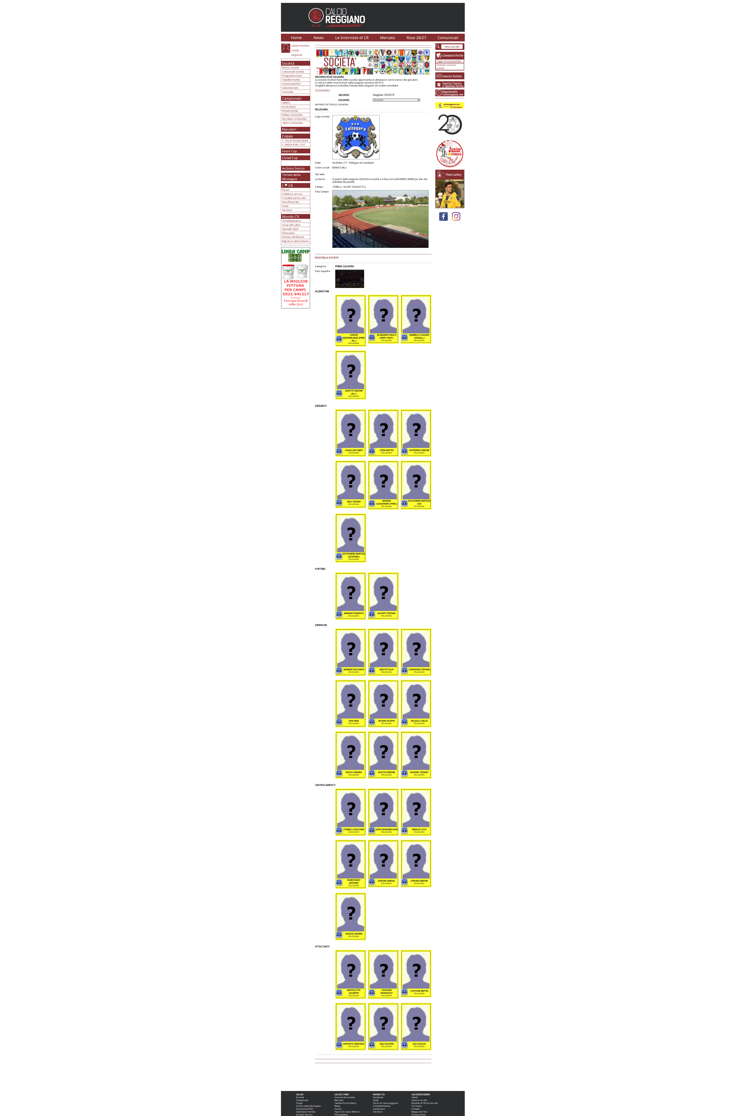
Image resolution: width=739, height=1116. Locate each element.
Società (288, 63)
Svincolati (287, 92)
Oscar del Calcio (291, 225)
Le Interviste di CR (352, 37)
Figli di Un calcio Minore (346, 1111)
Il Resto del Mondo (293, 237)
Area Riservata (290, 202)
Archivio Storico (293, 168)
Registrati (297, 55)
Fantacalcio (288, 233)
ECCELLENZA (289, 107)
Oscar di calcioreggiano (385, 1103)
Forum (285, 190)
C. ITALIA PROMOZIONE (295, 140)
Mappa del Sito (419, 1111)
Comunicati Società (293, 71)
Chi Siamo (416, 1105)
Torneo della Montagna (291, 177)
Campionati (291, 98)
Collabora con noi (292, 194)
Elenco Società (290, 67)
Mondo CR (290, 216)
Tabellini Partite (291, 79)
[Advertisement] (296, 339)
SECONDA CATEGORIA (294, 119)
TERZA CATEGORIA (292, 123)
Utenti (414, 1097)
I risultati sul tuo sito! (294, 198)
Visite (285, 206)
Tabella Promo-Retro (345, 1103)
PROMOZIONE (290, 111)
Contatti (415, 1108)
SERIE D (286, 103)
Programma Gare (292, 75)
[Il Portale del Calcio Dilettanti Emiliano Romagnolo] (338, 29)
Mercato (387, 37)
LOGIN (295, 50)
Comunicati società (344, 1097)
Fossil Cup (289, 151)
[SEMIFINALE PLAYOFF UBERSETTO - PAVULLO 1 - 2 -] (449, 207)
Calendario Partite (305, 1111)
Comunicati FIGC (291, 83)
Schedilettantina (291, 221)
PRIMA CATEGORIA (292, 115)
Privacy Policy (418, 1114)
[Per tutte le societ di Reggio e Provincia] (295, 307)
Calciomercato (290, 88)
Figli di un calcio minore (295, 241)
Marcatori (289, 129)
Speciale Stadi (290, 229)
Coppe (287, 136)
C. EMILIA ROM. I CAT (293, 144)
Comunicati (448, 37)
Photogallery (341, 1114)
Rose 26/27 (416, 37)
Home (296, 37)
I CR (287, 185)
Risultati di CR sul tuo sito (424, 1103)
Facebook (378, 1097)
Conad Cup (290, 158)
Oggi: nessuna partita (449, 61)
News (318, 37)
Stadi (375, 1100)
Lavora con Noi (419, 1100)
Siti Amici (287, 210)
